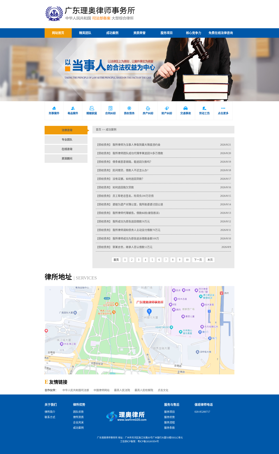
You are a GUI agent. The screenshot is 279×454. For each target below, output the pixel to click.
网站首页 (58, 33)
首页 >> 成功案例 (106, 129)
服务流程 (169, 422)
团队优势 (78, 411)
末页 (210, 259)
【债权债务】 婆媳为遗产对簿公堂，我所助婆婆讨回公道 (163, 204)
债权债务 (129, 110)
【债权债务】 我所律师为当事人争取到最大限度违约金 (163, 144)
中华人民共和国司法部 (75, 390)
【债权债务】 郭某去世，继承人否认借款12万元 (163, 247)
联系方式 (50, 417)
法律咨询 (67, 130)
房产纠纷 (148, 110)
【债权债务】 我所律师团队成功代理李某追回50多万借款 (163, 153)
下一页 (198, 259)
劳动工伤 (204, 110)
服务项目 (167, 33)
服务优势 (169, 417)
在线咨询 (67, 149)
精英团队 (85, 33)
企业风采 (78, 422)
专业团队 (67, 139)
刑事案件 (54, 110)
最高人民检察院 (144, 390)
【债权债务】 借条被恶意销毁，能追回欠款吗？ (163, 161)
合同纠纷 (110, 110)
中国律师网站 (102, 390)
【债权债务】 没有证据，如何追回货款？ (163, 178)
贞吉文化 (163, 390)
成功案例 (112, 33)
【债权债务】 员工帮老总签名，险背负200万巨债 (163, 195)
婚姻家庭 (91, 110)
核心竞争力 (193, 33)
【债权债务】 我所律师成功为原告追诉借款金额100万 (163, 238)
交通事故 (185, 110)
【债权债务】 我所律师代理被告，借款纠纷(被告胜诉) (163, 213)
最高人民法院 (122, 390)
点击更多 (223, 110)
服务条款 (169, 427)
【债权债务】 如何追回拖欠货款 (163, 187)
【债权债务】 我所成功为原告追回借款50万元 (163, 221)
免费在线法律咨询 (221, 33)
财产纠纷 (167, 110)
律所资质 (78, 417)
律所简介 (50, 411)
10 (187, 259)
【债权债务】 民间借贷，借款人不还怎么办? (163, 170)
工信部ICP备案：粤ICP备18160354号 (139, 441)
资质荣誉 (139, 33)
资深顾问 (67, 158)
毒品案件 (73, 110)
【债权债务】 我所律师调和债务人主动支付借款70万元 (163, 230)
